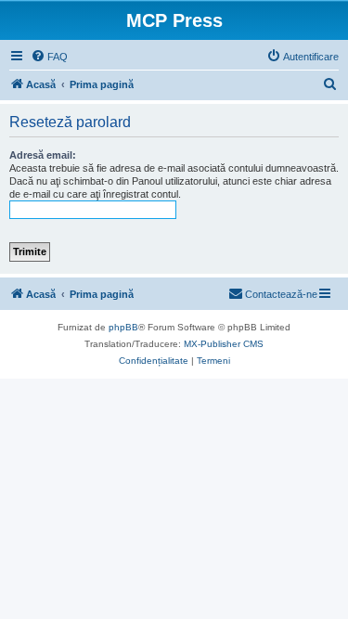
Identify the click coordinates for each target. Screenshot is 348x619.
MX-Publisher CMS (224, 344)
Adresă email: (42, 155)
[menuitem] (49, 56)
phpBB (123, 327)
